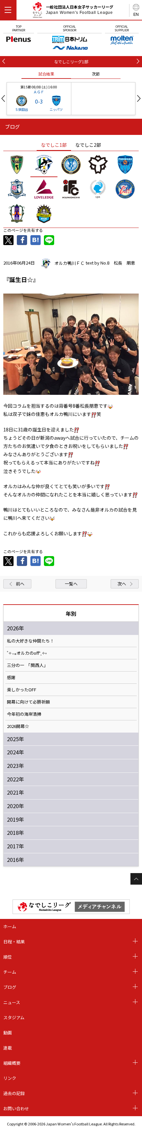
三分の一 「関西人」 (27, 665)
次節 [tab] (96, 74)
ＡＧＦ (38, 91)
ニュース (11, 1002)
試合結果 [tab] (46, 74)
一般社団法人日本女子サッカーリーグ (79, 9)
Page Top (136, 879)
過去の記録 (14, 1093)
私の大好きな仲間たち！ (30, 641)
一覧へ (71, 584)
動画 (7, 1032)
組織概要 (11, 1063)
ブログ (9, 987)
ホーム (9, 926)
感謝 (11, 677)
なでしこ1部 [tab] (54, 145)
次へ (122, 584)
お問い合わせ (16, 1108)
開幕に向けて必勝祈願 (28, 702)
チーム (9, 972)
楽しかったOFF (21, 689)
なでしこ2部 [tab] (88, 145)
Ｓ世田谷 (21, 109)
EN (136, 14)
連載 (7, 1048)
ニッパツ (56, 109)
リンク (9, 1078)
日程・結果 (14, 941)
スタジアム (13, 1017)
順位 (7, 957)
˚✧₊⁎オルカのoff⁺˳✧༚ (27, 653)
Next (139, 98)
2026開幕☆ (18, 726)
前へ (20, 584)
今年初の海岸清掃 (24, 714)
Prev (3, 98)
